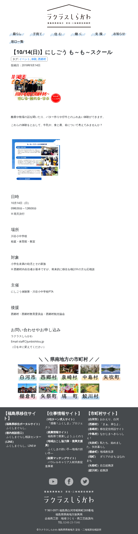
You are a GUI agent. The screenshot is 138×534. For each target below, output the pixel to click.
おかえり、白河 (109, 419)
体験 (34, 59)
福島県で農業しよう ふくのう (65, 436)
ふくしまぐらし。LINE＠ (21, 446)
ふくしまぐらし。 (17, 428)
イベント (24, 59)
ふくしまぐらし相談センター (23, 437)
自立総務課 (106, 465)
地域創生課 (106, 451)
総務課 (104, 470)
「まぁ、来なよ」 (111, 424)
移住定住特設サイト (112, 429)
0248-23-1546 (71, 522)
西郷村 (42, 59)
